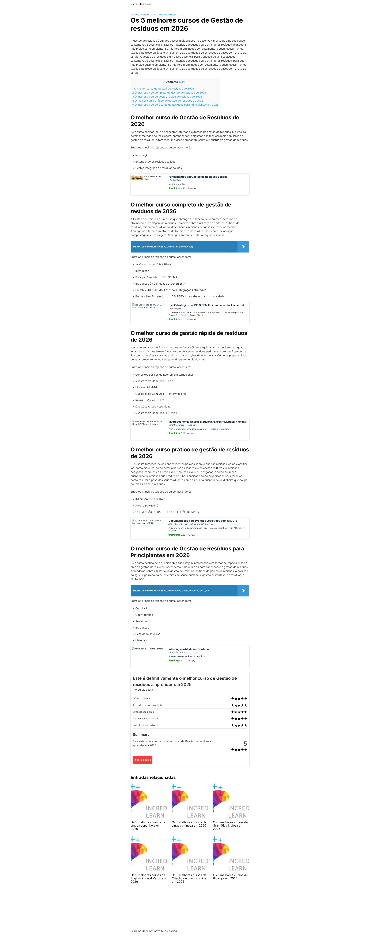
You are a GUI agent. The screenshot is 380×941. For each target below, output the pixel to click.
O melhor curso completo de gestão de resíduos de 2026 (169, 92)
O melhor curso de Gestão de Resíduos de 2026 (163, 88)
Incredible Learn (142, 4)
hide (181, 81)
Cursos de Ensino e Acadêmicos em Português (157, 14)
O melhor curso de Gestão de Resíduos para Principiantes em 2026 (175, 104)
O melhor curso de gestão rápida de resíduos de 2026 (167, 96)
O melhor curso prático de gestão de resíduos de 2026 (167, 100)
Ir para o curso (142, 759)
